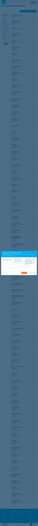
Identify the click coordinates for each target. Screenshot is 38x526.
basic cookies (6, 258)
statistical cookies (17, 258)
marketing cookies (28, 258)
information (10, 255)
